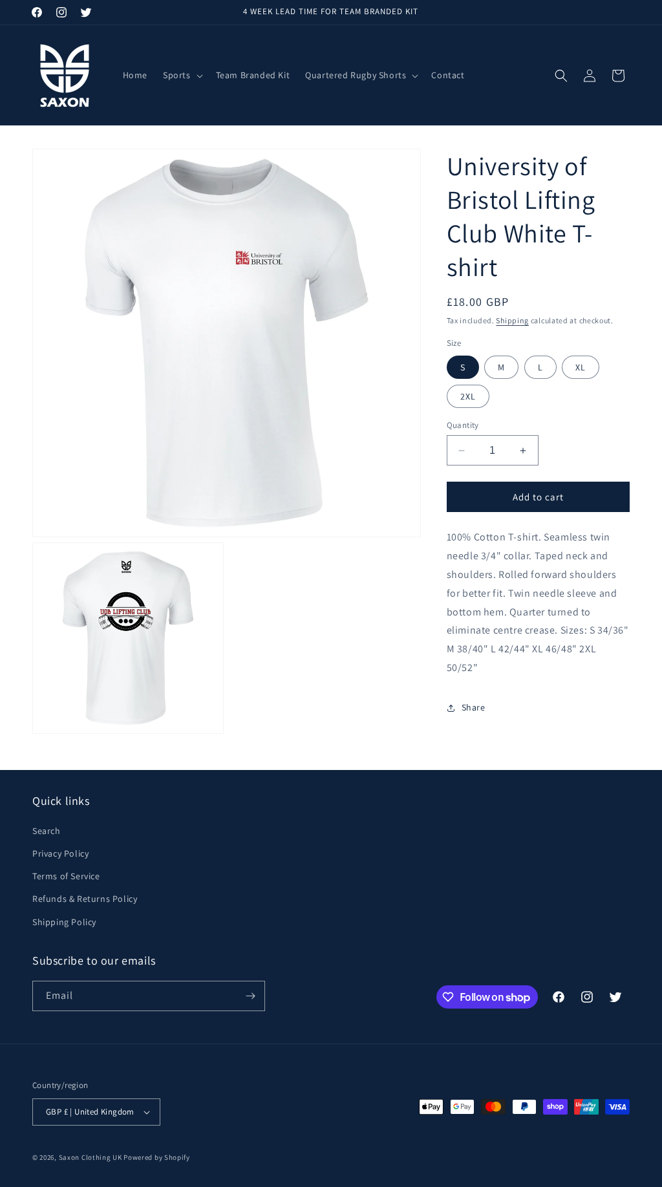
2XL (468, 396)
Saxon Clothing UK (90, 1157)
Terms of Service (66, 876)
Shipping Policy (64, 922)
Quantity (463, 425)
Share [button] (474, 707)
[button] (181, 75)
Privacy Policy (60, 853)
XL (580, 367)
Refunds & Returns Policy (84, 898)
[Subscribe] (250, 996)
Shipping (512, 320)
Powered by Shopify (156, 1157)
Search (46, 831)
